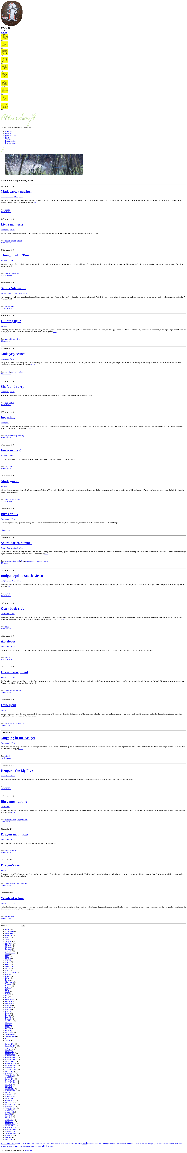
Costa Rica (9, 966)
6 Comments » (6, 789)
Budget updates (6, 581)
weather (45, 561)
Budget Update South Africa (22, 576)
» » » (35, 202)
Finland (8, 978)
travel (20, 1146)
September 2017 (10, 1075)
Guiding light (11, 321)
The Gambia (9, 982)
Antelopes (8, 641)
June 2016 (8, 1085)
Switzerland (9, 1032)
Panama (8, 1011)
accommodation (10, 561)
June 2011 (8, 1116)
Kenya (7, 994)
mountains (13, 850)
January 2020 (9, 1061)
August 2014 (9, 1096)
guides (7, 339)
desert (66, 1143)
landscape (119, 1143)
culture (62, 1143)
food (6, 499)
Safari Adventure (13, 288)
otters (149, 1143)
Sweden (8, 1031)
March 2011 (9, 1122)
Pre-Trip (8, 929)
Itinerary (8, 133)
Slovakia (8, 1023)
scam (27, 561)
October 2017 (10, 1073)
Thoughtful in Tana (15, 255)
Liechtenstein (10, 999)
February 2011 (10, 1124)
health (100, 1143)
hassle (96, 1143)
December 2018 (10, 1063)
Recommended (10, 141)
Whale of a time (12, 898)
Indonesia (8, 949)
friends (89, 1143)
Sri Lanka (8, 1029)
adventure (17, 1143)
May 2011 (8, 1118)
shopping (168, 1143)
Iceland (8, 988)
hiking (12, 339)
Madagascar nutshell (16, 191)
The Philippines (10, 1036)
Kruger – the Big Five (17, 771)
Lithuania (8, 1001)
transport (38, 561)
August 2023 (9, 1048)
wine (51, 1146)
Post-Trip (8, 1017)
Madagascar (18, 197)
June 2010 (8, 1139)
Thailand (8, 941)
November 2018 (10, 1065)
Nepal (7, 937)
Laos (7, 996)
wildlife (19, 241)
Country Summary (7, 197)
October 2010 (10, 1131)
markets (7, 372)
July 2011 (8, 1114)
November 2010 (10, 1129)
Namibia (8, 1005)
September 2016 (10, 1083)
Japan (7, 992)
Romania (8, 1019)
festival (80, 1143)
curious (7, 241)
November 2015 (10, 1091)
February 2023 (10, 1054)
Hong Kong (9, 935)
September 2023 (10, 1046)
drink (18, 561)
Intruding (8, 417)
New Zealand (10, 953)
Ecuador (8, 959)
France (7, 980)
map (12, 306)
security (32, 561)
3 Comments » (6, 596)
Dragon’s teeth (12, 865)
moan (7, 723)
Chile (7, 955)
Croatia (8, 968)
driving (12, 883)
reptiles (13, 241)
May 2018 (8, 1071)
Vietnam (8, 1040)
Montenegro (9, 1003)
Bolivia (8, 964)
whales (7, 916)
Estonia (8, 976)
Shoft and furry (12, 386)
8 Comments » (6, 468)
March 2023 (9, 1052)
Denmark (8, 974)
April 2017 (9, 1077)
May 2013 (8, 1102)
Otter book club (12, 608)
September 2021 (10, 1059)
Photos (7, 137)
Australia (8, 951)
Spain (7, 1027)
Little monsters (12, 224)
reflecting (8, 273)
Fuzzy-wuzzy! (11, 450)
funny (92, 1143)
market (124, 1143)
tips (16, 723)
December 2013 (10, 1100)
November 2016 (10, 1081)
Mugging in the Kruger (18, 738)
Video (12, 260)
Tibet (7, 939)
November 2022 (10, 1056)
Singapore (9, 947)
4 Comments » (6, 437)
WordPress (28, 1150)
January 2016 (9, 1089)
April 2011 (9, 1120)
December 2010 (10, 1127)
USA (7, 1038)
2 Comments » (6, 212)
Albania (8, 961)
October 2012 (10, 1106)
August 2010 (9, 1135)
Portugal (8, 1015)
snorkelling (174, 1143)
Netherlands (9, 1007)
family (75, 1143)
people (13, 372)
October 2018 (10, 1067)
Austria (8, 962)
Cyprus (8, 970)
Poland (7, 1013)
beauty (7, 690)
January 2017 (9, 1079)
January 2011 (9, 1126)
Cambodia (9, 943)
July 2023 (8, 1050)
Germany (8, 984)
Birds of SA (9, 514)
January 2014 (9, 1098)
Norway (8, 1009)
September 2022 (10, 1058)
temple (180, 1143)
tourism (8, 1146)
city (51, 1143)
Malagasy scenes (13, 354)
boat (41, 1143)
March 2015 (9, 1092)
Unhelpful (8, 705)
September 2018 (10, 1069)
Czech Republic (11, 972)
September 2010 (10, 1133)
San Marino (9, 1021)
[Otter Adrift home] (12, 25)
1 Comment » (5, 530)
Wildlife (8, 139)
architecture (25, 1143)
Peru (7, 957)
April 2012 (9, 1110)
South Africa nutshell (16, 543)
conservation (56, 1143)
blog (38, 1143)
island (110, 1143)
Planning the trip (10, 135)
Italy (7, 990)
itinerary (7, 306)
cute (6, 403)
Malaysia (8, 945)
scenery (164, 1143)
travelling (8, 210)
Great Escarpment (14, 672)
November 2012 (10, 1104)
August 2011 (9, 1112)
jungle (114, 1143)
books (7, 627)
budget (7, 594)
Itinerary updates (6, 293)
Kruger (19, 820)
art (29, 1143)
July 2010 (8, 1137)
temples (3, 1146)
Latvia (7, 997)
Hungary (8, 986)
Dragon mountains (15, 834)
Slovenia (8, 1025)
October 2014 (10, 1094)
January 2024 (9, 1044)
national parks (143, 1143)
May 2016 (8, 1087)
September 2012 (10, 1108)
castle (48, 1143)
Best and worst (10, 143)
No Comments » (6, 275)
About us (8, 131)
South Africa (17, 293)
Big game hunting (14, 801)
